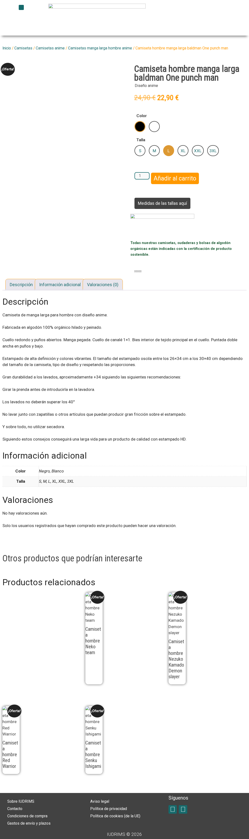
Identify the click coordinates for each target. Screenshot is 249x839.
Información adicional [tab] (60, 284)
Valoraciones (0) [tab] (102, 284)
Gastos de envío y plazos (29, 823)
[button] (21, 7)
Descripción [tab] (21, 284)
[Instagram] (183, 809)
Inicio (6, 48)
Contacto (14, 808)
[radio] (139, 126)
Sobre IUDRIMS (20, 801)
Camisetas (23, 48)
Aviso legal (99, 801)
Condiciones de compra (27, 816)
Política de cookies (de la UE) (115, 816)
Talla (140, 139)
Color (141, 115)
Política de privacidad (108, 808)
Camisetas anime (50, 48)
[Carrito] (200, 13)
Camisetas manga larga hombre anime (100, 48)
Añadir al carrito (175, 178)
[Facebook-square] (173, 809)
